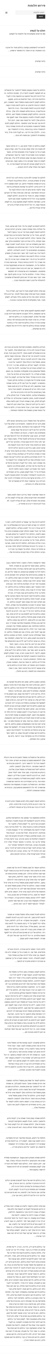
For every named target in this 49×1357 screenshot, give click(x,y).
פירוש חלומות (36, 5)
